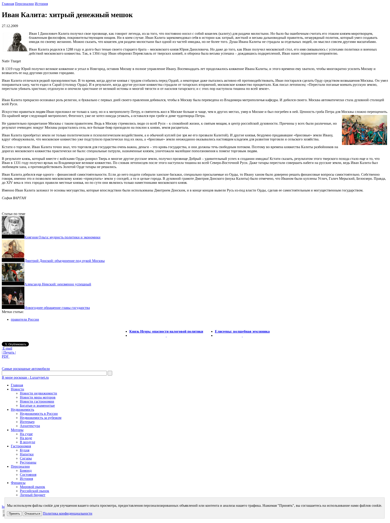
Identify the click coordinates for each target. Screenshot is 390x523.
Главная (8, 4)
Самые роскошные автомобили (26, 369)
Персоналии (24, 4)
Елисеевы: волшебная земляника (242, 331)
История (41, 4)
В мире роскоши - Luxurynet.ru (25, 377)
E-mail (7, 348)
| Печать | (9, 352)
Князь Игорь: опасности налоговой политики (166, 331)
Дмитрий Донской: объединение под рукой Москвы (64, 261)
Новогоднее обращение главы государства (57, 308)
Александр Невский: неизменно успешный (57, 284)
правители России (25, 319)
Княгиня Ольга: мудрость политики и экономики (62, 237)
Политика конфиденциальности (67, 513)
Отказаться (32, 513)
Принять (14, 513)
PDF (5, 356)
